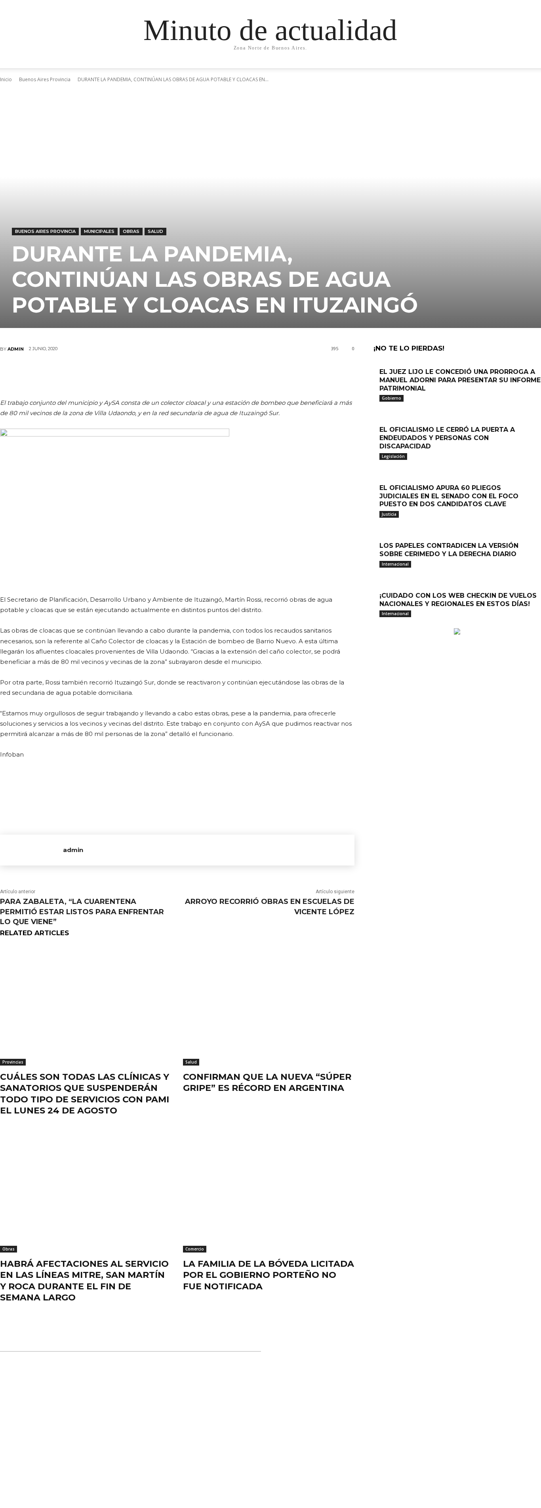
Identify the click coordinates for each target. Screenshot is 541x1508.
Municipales (99, 231)
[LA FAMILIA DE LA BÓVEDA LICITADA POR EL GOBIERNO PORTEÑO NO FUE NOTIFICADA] (268, 1192)
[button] (472, 70)
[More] (224, 375)
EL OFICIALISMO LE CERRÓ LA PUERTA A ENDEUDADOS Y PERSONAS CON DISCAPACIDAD (447, 438)
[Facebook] (129, 375)
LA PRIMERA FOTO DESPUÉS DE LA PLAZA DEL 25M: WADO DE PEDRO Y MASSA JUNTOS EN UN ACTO (272, 1460)
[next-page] (380, 624)
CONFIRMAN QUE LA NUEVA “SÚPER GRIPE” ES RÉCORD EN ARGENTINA (267, 1082)
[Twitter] (153, 375)
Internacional (395, 564)
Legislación (393, 456)
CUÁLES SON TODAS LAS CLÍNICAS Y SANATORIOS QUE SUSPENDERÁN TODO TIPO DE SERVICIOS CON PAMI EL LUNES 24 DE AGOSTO (84, 1093)
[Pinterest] (177, 375)
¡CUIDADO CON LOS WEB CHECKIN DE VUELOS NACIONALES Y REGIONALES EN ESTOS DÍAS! (458, 600)
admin (16, 349)
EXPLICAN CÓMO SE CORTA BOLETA (253, 1388)
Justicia (389, 514)
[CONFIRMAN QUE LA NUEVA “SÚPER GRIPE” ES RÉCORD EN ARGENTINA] (268, 1006)
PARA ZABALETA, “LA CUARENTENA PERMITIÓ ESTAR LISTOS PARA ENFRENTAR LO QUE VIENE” (82, 911)
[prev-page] (375, 624)
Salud (155, 231)
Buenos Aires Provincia (45, 231)
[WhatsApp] (200, 375)
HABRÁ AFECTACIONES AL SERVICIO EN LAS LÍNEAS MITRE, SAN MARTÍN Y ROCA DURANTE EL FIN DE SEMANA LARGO (84, 1280)
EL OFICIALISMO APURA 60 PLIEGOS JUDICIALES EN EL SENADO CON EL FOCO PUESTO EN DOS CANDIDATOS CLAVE (448, 496)
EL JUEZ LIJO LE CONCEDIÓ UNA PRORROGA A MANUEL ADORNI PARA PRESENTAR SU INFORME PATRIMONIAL (460, 380)
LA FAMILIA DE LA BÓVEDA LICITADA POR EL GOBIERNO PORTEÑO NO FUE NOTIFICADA (268, 1275)
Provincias (12, 1062)
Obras (131, 231)
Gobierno (391, 398)
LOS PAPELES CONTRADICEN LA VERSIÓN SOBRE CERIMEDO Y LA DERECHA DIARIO (448, 550)
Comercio (194, 1249)
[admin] (31, 850)
